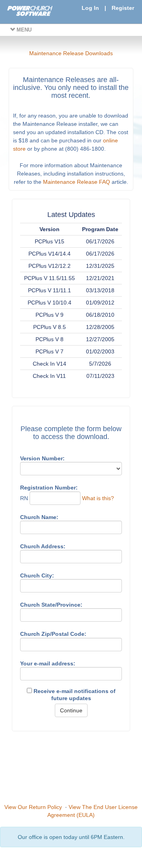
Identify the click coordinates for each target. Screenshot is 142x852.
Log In (90, 8)
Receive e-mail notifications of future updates (74, 694)
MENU (23, 30)
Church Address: (42, 546)
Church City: (37, 575)
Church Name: (39, 517)
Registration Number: (49, 487)
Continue (71, 710)
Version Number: (42, 458)
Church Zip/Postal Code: (53, 634)
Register (123, 8)
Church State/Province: (51, 605)
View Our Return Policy (33, 807)
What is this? (98, 498)
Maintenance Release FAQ (76, 182)
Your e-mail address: (47, 663)
